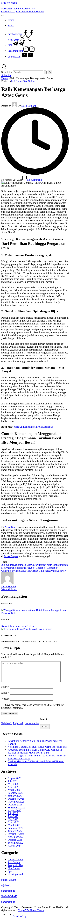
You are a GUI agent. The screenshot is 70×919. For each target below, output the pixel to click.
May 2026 (13, 784)
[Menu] (2, 15)
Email (5, 692)
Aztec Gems (10, 527)
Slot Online (29, 81)
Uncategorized (15, 874)
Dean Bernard (8, 586)
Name (5, 686)
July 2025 (13, 813)
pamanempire (32, 723)
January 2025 (15, 831)
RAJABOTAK (27, 8)
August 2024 (14, 845)
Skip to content (9, 2)
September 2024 (16, 842)
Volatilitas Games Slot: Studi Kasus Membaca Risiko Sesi (37, 746)
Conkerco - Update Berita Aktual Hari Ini (22, 11)
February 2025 (15, 828)
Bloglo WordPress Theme (31, 910)
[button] (45, 72)
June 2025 (13, 816)
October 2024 (15, 839)
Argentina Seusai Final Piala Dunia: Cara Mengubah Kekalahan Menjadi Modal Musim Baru (35, 751)
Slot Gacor (36, 567)
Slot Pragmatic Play (56, 570)
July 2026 (13, 781)
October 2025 (15, 804)
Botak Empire (11, 556)
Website (5, 698)
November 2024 (16, 836)
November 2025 (16, 801)
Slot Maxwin (27, 570)
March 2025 (14, 825)
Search (44, 719)
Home (4, 78)
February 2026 (15, 792)
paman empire (8, 879)
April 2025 (13, 822)
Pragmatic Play (23, 567)
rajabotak (6, 885)
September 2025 (16, 807)
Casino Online (15, 859)
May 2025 (13, 819)
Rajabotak (6, 723)
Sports (11, 871)
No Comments (34, 179)
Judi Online (17, 81)
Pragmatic (10, 567)
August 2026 (14, 778)
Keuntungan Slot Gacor (25, 564)
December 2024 (16, 834)
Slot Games (48, 567)
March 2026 (14, 790)
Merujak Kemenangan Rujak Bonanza (33, 426)
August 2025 (14, 810)
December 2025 (16, 798)
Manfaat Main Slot (47, 564)
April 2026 (13, 787)
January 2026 (15, 795)
